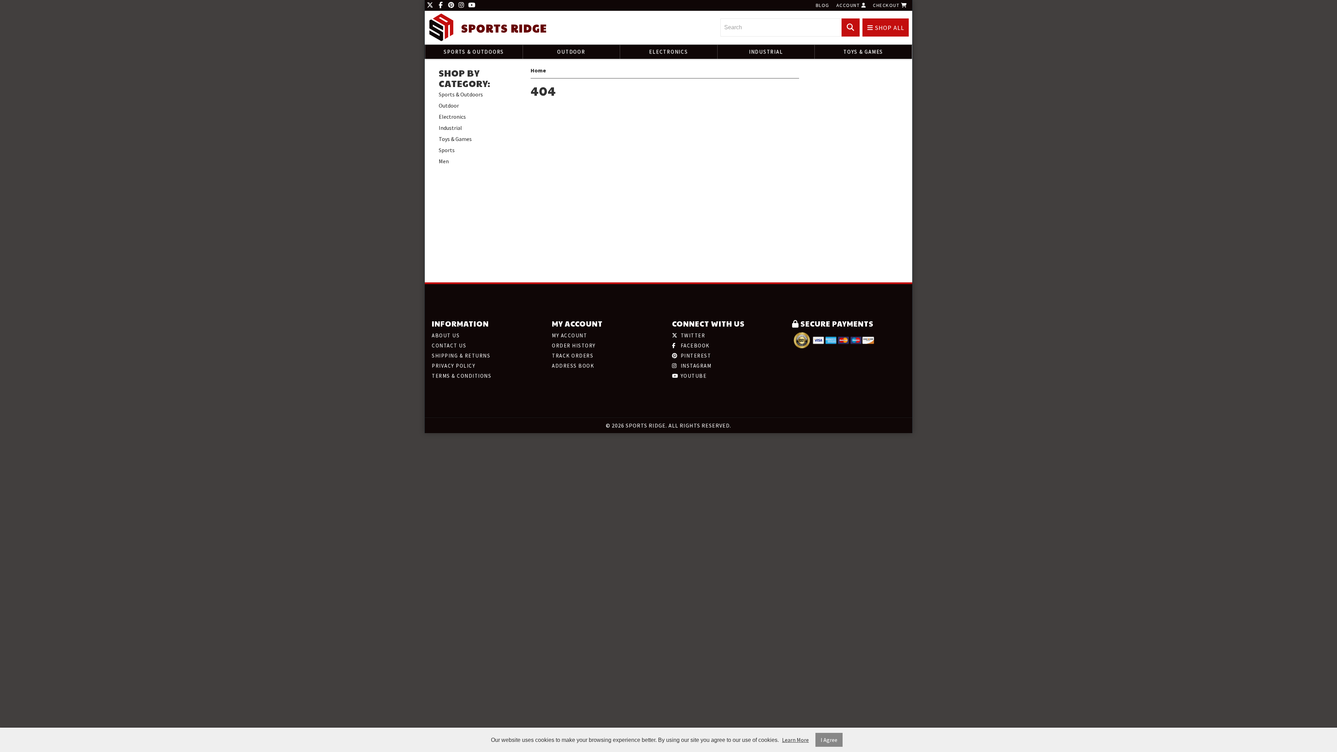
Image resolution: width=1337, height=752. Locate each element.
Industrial (766, 51)
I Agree (829, 739)
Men (444, 161)
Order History (574, 345)
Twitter (692, 335)
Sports (447, 150)
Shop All (888, 28)
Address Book (573, 365)
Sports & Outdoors (474, 51)
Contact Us (449, 345)
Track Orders (572, 355)
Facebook (694, 345)
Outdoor (571, 51)
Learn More (795, 739)
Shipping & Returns (461, 355)
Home (538, 70)
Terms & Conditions (461, 376)
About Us (446, 335)
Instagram (695, 365)
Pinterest (695, 355)
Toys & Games (863, 51)
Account (848, 5)
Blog (822, 5)
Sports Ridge (504, 28)
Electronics (668, 51)
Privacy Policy (453, 365)
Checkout (887, 5)
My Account (569, 335)
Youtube (692, 376)
